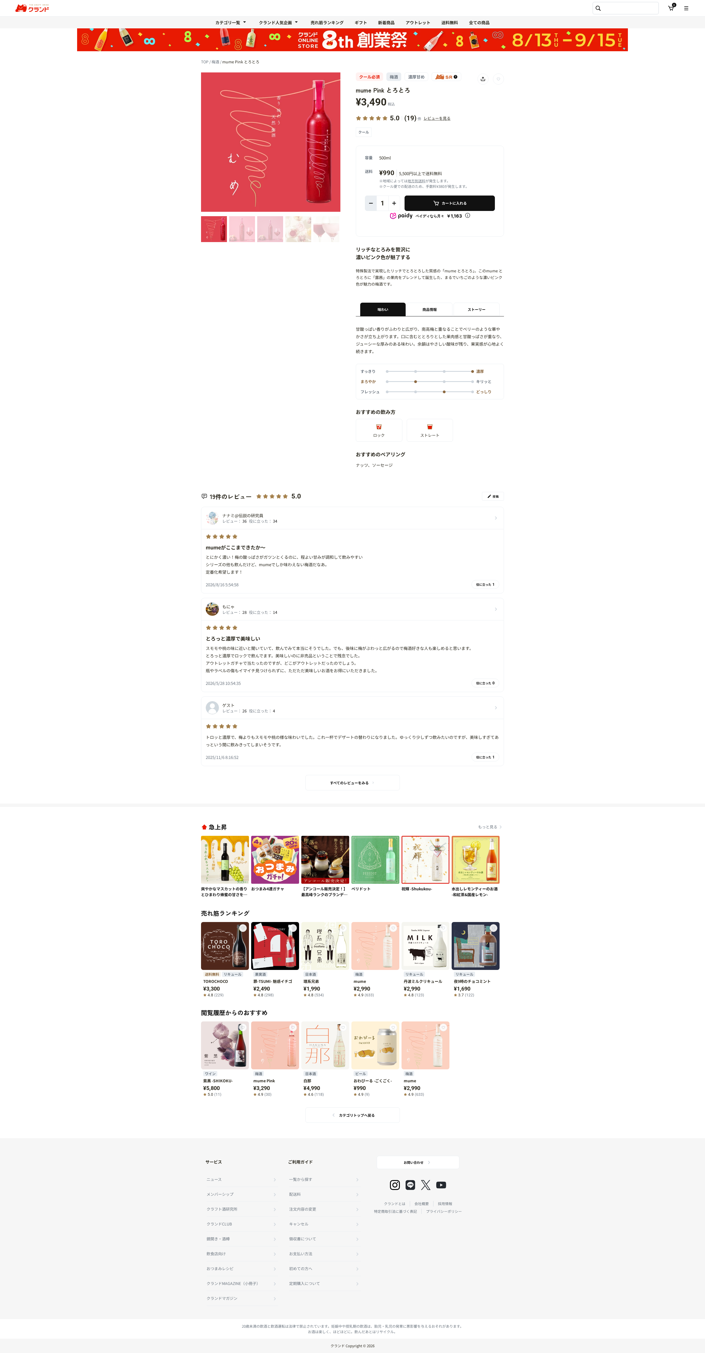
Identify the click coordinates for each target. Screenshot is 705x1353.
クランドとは (394, 1203)
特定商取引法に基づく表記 (395, 1211)
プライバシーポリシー (444, 1211)
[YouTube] (441, 1185)
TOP (205, 61)
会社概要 (421, 1203)
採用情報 (445, 1203)
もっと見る (487, 826)
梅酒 (216, 61)
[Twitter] (426, 1185)
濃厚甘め (416, 77)
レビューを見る (437, 118)
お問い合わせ (414, 1162)
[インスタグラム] (395, 1185)
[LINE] (410, 1185)
